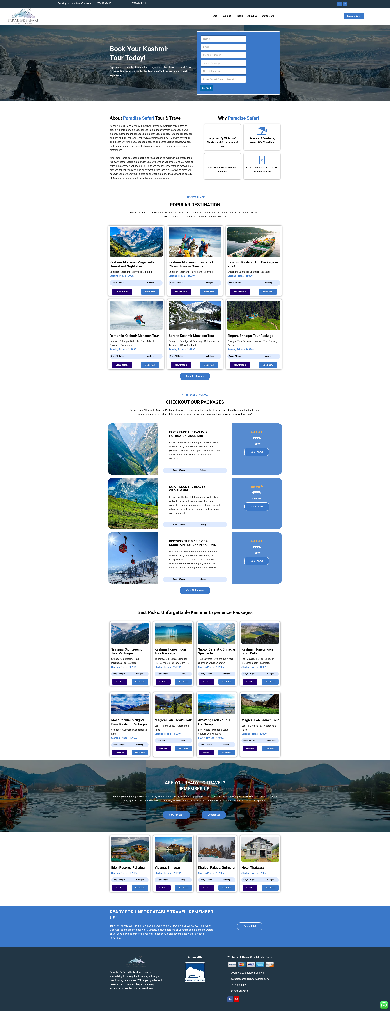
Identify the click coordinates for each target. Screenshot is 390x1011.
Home (214, 15)
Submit (206, 88)
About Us (252, 15)
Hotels (239, 15)
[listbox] (223, 63)
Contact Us (268, 15)
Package (226, 15)
